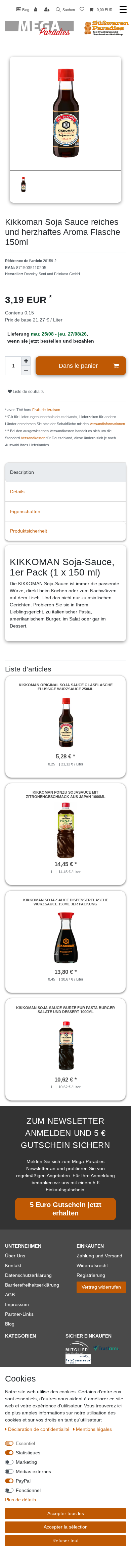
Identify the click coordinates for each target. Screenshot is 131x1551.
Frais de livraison (46, 410)
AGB (10, 1294)
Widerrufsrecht (92, 1265)
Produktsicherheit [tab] (28, 531)
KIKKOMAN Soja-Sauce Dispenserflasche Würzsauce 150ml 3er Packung (65, 902)
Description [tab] (22, 472)
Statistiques (28, 1452)
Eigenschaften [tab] (25, 511)
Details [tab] (17, 491)
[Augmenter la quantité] (26, 361)
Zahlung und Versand (99, 1255)
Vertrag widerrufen (101, 1287)
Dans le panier (78, 365)
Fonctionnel (28, 1490)
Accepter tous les (65, 1513)
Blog (25, 10)
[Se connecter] (36, 10)
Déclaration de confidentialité (39, 1429)
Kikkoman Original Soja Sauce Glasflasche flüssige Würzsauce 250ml (66, 687)
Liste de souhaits (28, 391)
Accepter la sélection (66, 1527)
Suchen (68, 10)
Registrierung (91, 1275)
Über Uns (15, 1255)
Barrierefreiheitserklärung (32, 1285)
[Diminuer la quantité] (26, 370)
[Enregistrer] (47, 10)
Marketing (26, 1462)
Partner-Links (19, 1314)
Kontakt (13, 1265)
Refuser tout (65, 1540)
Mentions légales (94, 1429)
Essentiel (25, 1443)
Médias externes (33, 1471)
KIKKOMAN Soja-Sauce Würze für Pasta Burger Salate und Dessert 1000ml (65, 1010)
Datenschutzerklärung (28, 1275)
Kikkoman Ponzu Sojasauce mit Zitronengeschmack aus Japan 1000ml (65, 794)
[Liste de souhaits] (82, 10)
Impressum (17, 1304)
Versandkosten (33, 438)
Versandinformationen (107, 424)
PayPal (23, 1481)
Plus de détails (20, 1499)
